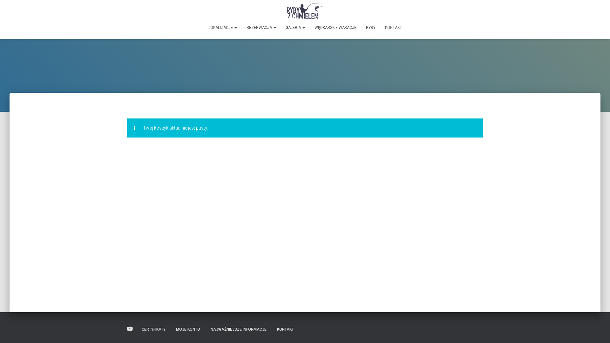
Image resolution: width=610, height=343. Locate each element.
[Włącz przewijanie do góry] (597, 330)
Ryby (371, 27)
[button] (235, 27)
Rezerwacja (260, 27)
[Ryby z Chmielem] (305, 11)
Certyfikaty (154, 329)
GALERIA (294, 27)
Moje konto (188, 329)
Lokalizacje (221, 27)
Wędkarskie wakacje (335, 27)
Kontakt (393, 27)
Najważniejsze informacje (239, 329)
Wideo (130, 329)
